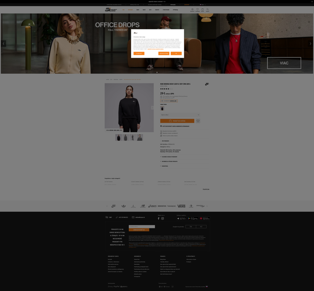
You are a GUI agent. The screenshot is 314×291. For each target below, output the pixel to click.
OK (176, 53)
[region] (157, 43)
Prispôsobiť (139, 53)
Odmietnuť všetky (164, 53)
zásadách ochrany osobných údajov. (156, 49)
